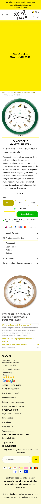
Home (3, 92)
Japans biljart (8, 442)
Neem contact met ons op (13, 406)
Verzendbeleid (8, 431)
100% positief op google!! (11, 369)
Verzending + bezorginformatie (19, 263)
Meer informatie (12, 233)
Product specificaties (15, 238)
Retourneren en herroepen (13, 402)
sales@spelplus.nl (8, 360)
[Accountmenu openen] (33, 17)
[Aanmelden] (35, 459)
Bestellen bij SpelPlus (11, 388)
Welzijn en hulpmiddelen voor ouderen (18, 92)
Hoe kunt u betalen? (10, 393)
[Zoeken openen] (7, 15)
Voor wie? (10, 258)
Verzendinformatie (9, 397)
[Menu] (2, 14)
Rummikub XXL (8, 438)
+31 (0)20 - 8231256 (9, 365)
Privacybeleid (7, 418)
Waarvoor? (10, 243)
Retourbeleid (7, 426)
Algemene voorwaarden (12, 413)
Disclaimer (6, 422)
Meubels (33, 92)
